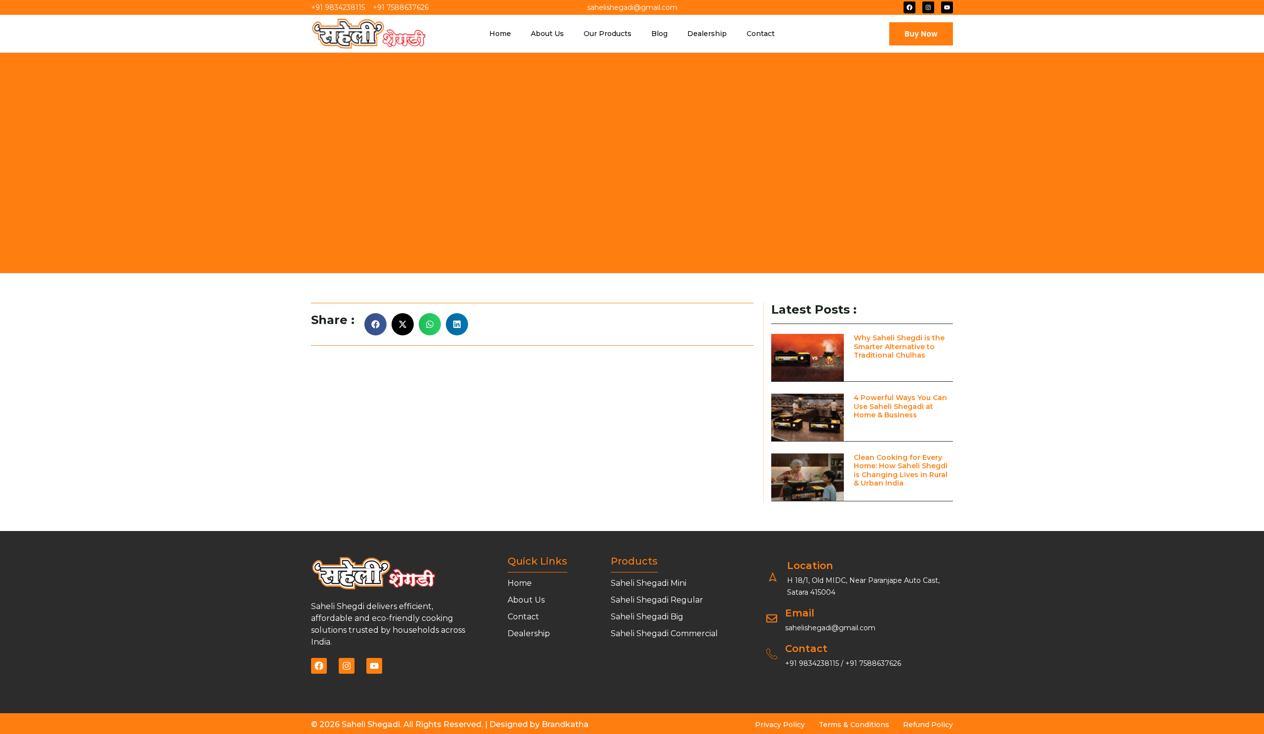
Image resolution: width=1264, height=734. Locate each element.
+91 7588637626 (873, 663)
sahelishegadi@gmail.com (830, 627)
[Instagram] (928, 7)
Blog (659, 33)
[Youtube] (947, 7)
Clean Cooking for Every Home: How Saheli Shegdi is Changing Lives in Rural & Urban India (901, 470)
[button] (375, 324)
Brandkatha (565, 724)
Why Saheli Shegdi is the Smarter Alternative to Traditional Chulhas (899, 346)
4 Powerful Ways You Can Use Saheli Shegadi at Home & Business (900, 406)
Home (500, 33)
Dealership (707, 33)
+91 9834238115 (813, 663)
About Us (547, 33)
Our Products (608, 33)
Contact (761, 33)
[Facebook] (909, 7)
